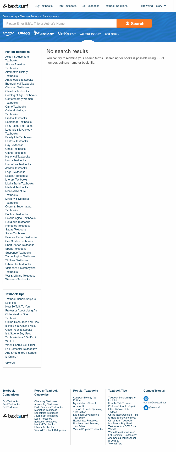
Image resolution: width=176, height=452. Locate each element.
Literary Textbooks (16, 179)
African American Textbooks (15, 66)
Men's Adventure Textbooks (15, 193)
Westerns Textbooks (17, 279)
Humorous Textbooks (18, 164)
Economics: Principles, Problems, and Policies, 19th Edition (86, 423)
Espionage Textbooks (18, 122)
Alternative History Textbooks (16, 74)
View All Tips (115, 443)
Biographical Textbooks (19, 83)
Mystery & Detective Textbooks (17, 200)
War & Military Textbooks (20, 275)
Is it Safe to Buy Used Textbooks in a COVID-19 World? (20, 337)
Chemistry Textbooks (45, 401)
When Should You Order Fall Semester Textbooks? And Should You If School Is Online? (21, 350)
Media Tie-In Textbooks (19, 183)
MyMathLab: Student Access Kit (84, 404)
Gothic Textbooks (15, 153)
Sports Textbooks (15, 249)
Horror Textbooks (15, 160)
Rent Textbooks (67, 6)
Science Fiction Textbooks (21, 237)
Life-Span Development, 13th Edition (86, 416)
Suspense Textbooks (18, 252)
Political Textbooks (16, 214)
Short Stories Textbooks (19, 245)
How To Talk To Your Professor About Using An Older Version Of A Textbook (21, 312)
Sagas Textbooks (15, 229)
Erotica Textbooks (16, 118)
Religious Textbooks (17, 222)
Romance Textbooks (17, 226)
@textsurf (154, 407)
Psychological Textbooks (20, 218)
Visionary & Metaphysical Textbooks (20, 270)
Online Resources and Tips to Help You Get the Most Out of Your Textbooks (22, 326)
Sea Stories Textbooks (19, 241)
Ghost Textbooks (15, 149)
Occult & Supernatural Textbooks (18, 208)
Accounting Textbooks (46, 404)
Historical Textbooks (17, 156)
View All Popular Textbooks (88, 429)
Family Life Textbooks (18, 137)
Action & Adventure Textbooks (17, 58)
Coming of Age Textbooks (21, 95)
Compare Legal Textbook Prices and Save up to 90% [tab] (31, 16)
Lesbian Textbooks (16, 176)
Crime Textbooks (15, 106)
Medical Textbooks (16, 187)
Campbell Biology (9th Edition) (85, 399)
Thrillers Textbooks (16, 260)
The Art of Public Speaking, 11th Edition (88, 410)
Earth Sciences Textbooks (48, 407)
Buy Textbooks (44, 6)
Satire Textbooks (15, 233)
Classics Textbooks (17, 91)
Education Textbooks (45, 421)
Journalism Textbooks (46, 415)
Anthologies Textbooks (19, 80)
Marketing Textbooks (45, 410)
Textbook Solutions (116, 6)
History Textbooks (44, 427)
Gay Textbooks (14, 145)
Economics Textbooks (46, 412)
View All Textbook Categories (50, 430)
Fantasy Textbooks (16, 141)
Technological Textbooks (20, 256)
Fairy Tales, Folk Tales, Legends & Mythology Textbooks (19, 129)
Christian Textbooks (17, 87)
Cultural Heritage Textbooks (15, 112)
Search (138, 23)
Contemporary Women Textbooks (19, 101)
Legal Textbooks (15, 172)
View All (10, 363)
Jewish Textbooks (16, 168)
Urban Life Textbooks (18, 264)
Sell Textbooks (90, 6)
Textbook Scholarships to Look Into (20, 301)
